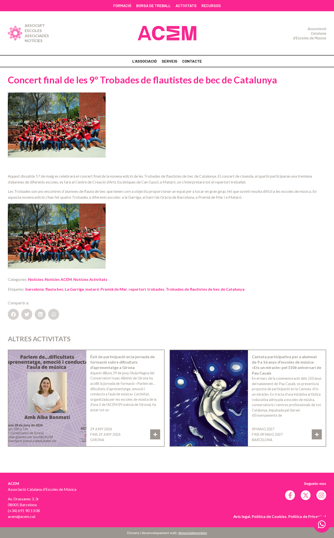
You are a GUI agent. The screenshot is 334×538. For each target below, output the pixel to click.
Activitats (186, 5)
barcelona (34, 289)
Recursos (211, 5)
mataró (92, 289)
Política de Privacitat (307, 516)
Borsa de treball (153, 5)
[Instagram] (321, 495)
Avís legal (241, 516)
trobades (155, 289)
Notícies (34, 40)
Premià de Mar (113, 289)
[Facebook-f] (290, 495)
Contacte (192, 61)
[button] (13, 314)
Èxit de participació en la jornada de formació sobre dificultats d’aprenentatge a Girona (122, 362)
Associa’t (35, 25)
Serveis (169, 61)
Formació (122, 5)
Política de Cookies (269, 516)
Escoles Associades (37, 33)
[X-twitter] (306, 495)
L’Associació (144, 61)
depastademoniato (192, 533)
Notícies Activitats (90, 279)
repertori (137, 289)
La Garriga (74, 289)
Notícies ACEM (58, 279)
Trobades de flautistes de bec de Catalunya (205, 289)
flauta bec (54, 289)
